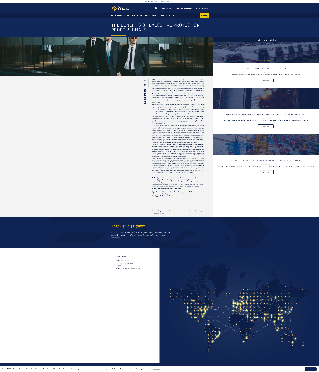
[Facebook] (145, 91)
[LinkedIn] (145, 102)
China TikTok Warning (195, 211)
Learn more (156, 369)
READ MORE (266, 80)
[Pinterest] (145, 99)
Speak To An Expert (185, 233)
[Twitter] (145, 95)
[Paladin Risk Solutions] (120, 8)
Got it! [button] (311, 369)
